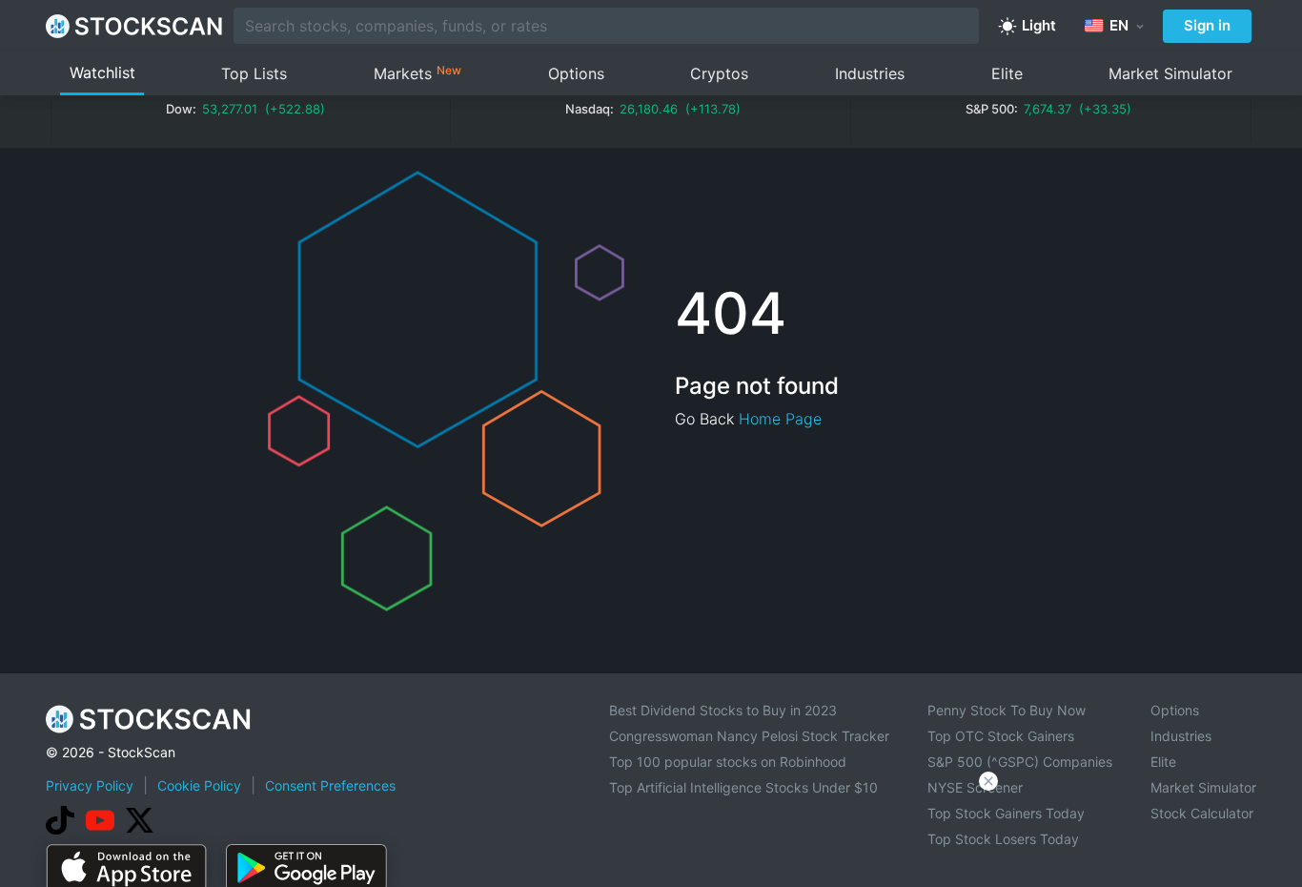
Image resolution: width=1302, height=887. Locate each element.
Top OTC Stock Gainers (1000, 736)
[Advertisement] (651, 834)
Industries (870, 73)
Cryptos (719, 73)
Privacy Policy (89, 785)
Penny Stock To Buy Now (1006, 710)
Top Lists (254, 73)
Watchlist (102, 72)
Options (576, 73)
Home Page (780, 418)
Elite (1007, 73)
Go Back (704, 418)
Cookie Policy (199, 785)
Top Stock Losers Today (1003, 839)
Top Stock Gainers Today (1006, 813)
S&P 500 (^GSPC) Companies (1019, 761)
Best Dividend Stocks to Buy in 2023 (723, 710)
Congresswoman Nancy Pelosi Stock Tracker (749, 736)
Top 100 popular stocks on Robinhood (727, 761)
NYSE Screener (975, 787)
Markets (417, 73)
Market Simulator (1170, 73)
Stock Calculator (1201, 813)
